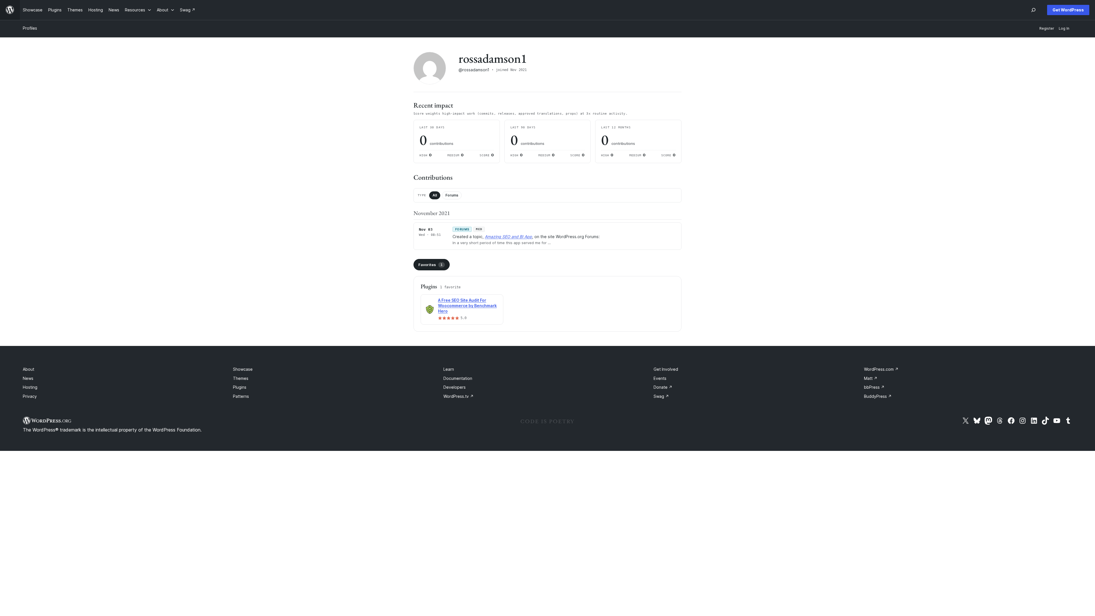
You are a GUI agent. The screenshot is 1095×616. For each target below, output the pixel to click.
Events (660, 378)
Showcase (243, 369)
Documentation (457, 378)
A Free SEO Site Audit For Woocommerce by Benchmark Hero (467, 305)
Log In (1064, 28)
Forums (451, 195)
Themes (240, 378)
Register (1046, 28)
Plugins (239, 387)
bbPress (874, 387)
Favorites (430, 264)
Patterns (241, 396)
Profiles (30, 28)
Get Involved (666, 369)
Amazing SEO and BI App (508, 236)
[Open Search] (1033, 10)
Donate (663, 387)
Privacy (30, 396)
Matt (870, 378)
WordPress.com (881, 369)
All (435, 195)
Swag (661, 396)
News (28, 378)
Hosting (30, 387)
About (28, 369)
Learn (448, 369)
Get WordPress (1068, 9)
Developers (454, 387)
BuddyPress (878, 396)
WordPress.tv (458, 396)
